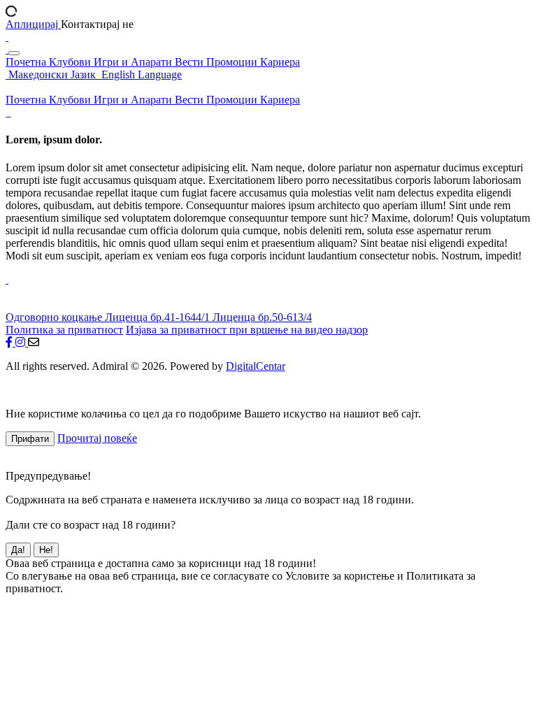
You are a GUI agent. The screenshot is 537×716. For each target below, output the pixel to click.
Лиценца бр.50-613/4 (262, 317)
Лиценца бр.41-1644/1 (159, 317)
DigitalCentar (255, 366)
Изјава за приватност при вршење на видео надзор (247, 330)
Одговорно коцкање (55, 317)
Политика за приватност (64, 330)
